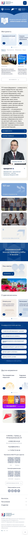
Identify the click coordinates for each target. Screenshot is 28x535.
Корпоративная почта (12, 483)
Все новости (13, 79)
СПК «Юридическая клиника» (11, 336)
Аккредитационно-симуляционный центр (13, 341)
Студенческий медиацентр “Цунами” (13, 331)
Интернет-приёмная (8, 136)
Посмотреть (7, 273)
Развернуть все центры (14, 360)
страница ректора (17, 161)
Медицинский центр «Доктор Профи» (13, 347)
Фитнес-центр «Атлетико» (10, 352)
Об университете (7, 131)
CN (7, 530)
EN (4, 530)
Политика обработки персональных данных (12, 524)
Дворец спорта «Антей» (9, 356)
